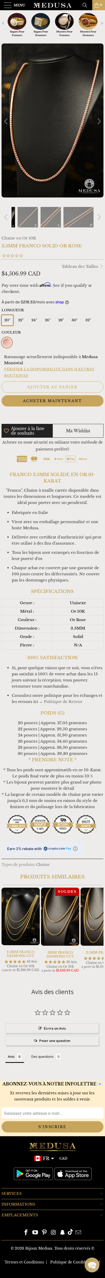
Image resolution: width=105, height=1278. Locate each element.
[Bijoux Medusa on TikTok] (70, 1233)
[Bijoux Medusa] (52, 5)
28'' (61, 320)
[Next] (99, 121)
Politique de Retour (63, 701)
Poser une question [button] (54, 1040)
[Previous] (6, 121)
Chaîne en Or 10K (19, 238)
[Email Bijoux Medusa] (78, 1233)
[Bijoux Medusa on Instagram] (53, 1233)
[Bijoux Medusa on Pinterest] (44, 1233)
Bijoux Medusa (38, 1248)
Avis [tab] (11, 1056)
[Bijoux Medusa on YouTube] (35, 1233)
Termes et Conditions (24, 1262)
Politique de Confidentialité (75, 1262)
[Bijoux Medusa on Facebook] (26, 1233)
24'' (34, 320)
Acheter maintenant (52, 401)
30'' (75, 320)
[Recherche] (86, 5)
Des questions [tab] (42, 1056)
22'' (21, 320)
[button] (92, 1265)
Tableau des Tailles (80, 266)
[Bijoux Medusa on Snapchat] (63, 1233)
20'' (7, 320)
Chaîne (42, 865)
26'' (48, 320)
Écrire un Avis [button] (55, 1028)
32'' (88, 320)
